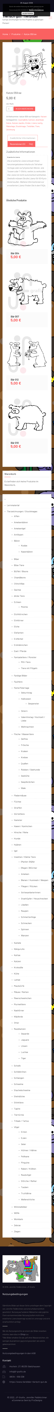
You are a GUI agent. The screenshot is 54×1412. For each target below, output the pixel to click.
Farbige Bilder (20, 675)
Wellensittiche (28, 1199)
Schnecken (26, 923)
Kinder (28, 123)
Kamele (17, 942)
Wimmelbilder (20, 1206)
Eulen (23, 1138)
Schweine (18, 1084)
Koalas (24, 545)
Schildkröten (20, 1071)
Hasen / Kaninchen (23, 826)
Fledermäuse (20, 795)
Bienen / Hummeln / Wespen (34, 880)
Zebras (17, 1225)
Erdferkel (18, 638)
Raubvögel (26, 1174)
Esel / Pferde (20, 651)
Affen (16, 516)
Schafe (17, 1065)
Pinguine (25, 1162)
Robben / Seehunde (30, 769)
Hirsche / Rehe (21, 832)
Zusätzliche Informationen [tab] (22, 138)
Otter (16, 1022)
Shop (22, 1334)
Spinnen (25, 929)
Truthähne (26, 1193)
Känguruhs (19, 949)
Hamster (18, 820)
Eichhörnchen (21, 614)
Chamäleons (20, 577)
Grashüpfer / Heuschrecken (34, 898)
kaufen (21, 123)
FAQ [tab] (31, 144)
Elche (16, 626)
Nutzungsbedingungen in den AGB (19, 1353)
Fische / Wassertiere (24, 734)
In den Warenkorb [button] (27, 231)
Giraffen (18, 807)
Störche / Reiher (29, 1181)
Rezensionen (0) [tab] (17, 144)
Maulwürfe (19, 985)
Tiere (37, 126)
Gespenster (33, 703)
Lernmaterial (13, 505)
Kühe (16, 973)
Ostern (24, 711)
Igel (15, 850)
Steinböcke (19, 1096)
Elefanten (18, 632)
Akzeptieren (27, 13)
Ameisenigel (19, 528)
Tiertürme (19, 1114)
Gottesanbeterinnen (30, 892)
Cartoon (31, 120)
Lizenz (34, 123)
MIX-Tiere (26, 662)
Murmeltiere (20, 1004)
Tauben (24, 1187)
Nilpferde (18, 1016)
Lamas (17, 979)
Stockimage (21, 126)
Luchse (24, 1052)
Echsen (17, 602)
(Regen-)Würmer (29, 867)
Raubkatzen (20, 1028)
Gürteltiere (19, 813)
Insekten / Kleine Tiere (25, 857)
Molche (24, 606)
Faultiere (18, 681)
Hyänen (17, 844)
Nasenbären (27, 551)
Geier (23, 1144)
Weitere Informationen (36, 10)
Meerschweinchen (22, 998)
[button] (43, 50)
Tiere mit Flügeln (29, 668)
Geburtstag (26, 692)
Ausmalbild (22, 120)
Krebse (24, 757)
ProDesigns (36, 1400)
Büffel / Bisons (21, 571)
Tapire (17, 1108)
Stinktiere (18, 1102)
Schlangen (19, 1077)
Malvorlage (10, 126)
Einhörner (19, 620)
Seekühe (25, 775)
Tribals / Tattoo (21, 1121)
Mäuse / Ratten (21, 992)
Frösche (25, 745)
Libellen (25, 904)
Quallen (24, 763)
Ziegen (17, 1231)
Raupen (24, 910)
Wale (23, 788)
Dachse (17, 589)
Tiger (23, 1058)
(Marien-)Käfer (28, 861)
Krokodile (18, 967)
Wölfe (16, 1213)
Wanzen (25, 935)
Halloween (26, 698)
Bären (17, 540)
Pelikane (25, 1156)
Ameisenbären (21, 522)
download (39, 120)
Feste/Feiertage (21, 687)
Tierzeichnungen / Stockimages (22, 511)
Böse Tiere (19, 565)
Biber (16, 559)
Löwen (24, 1046)
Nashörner (19, 1010)
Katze (8, 123)
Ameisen (25, 874)
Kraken (24, 751)
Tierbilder (30, 126)
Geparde (25, 1033)
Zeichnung (10, 129)
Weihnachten (27, 726)
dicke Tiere (19, 595)
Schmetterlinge (28, 917)
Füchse (17, 801)
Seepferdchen (28, 782)
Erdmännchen (21, 645)
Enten (24, 1131)
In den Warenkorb (24, 109)
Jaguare (25, 1039)
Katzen (44, 116)
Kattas (17, 955)
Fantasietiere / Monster (25, 657)
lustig (40, 123)
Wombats (18, 1219)
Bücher (10, 499)
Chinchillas (19, 583)
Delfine (24, 738)
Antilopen (18, 534)
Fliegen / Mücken (29, 886)
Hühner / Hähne (29, 1150)
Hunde (17, 838)
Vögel (16, 1127)
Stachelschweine (22, 1090)
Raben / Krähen (28, 1168)
